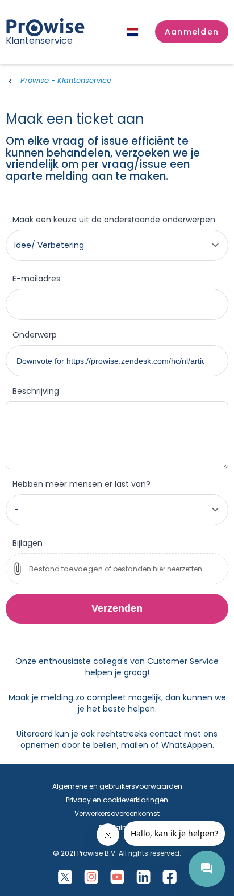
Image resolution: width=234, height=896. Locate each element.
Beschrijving (35, 391)
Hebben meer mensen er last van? (81, 484)
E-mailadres (36, 278)
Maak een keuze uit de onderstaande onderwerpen (113, 219)
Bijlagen (27, 543)
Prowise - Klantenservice (65, 80)
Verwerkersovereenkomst (117, 813)
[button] (191, 31)
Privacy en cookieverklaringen (117, 800)
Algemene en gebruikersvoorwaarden (117, 786)
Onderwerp (34, 334)
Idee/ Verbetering (49, 245)
